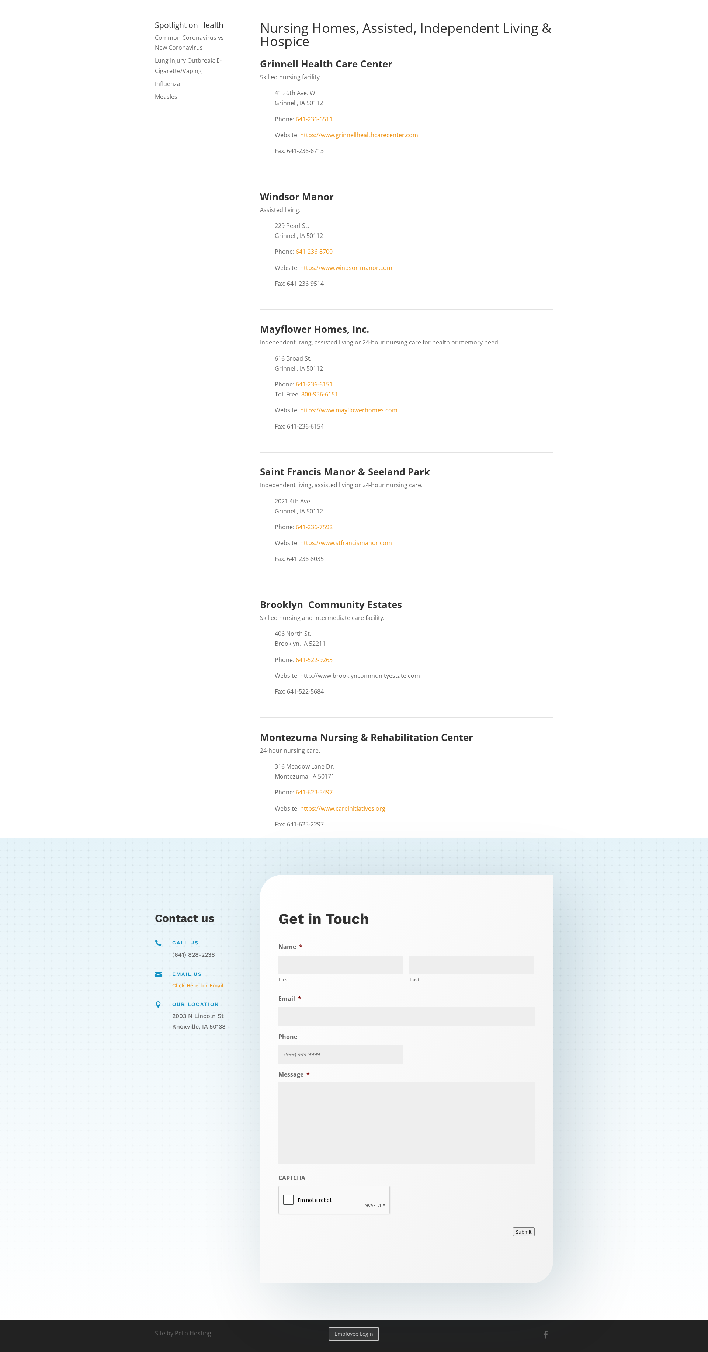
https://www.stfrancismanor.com (346, 543)
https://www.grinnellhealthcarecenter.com (359, 135)
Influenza (167, 84)
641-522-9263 (314, 660)
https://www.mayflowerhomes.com (349, 410)
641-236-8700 (314, 251)
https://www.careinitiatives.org (342, 808)
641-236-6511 (314, 119)
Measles (166, 97)
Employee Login (353, 1333)
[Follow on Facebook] (545, 1334)
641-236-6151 (314, 384)
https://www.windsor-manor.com (346, 268)
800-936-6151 (319, 394)
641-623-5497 (314, 792)
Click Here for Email (197, 985)
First (284, 979)
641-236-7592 (314, 527)
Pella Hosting (193, 1333)
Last (415, 979)
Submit (524, 1231)
